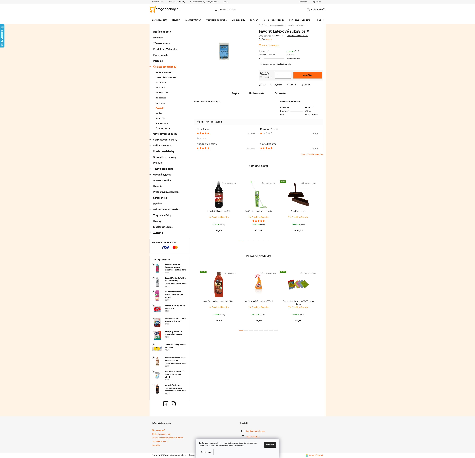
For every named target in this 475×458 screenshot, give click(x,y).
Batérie (157, 203)
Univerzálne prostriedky (166, 77)
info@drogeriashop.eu (255, 431)
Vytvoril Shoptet (316, 455)
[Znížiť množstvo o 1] (276, 75)
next (321, 210)
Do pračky (160, 118)
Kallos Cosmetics (163, 145)
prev (196, 210)
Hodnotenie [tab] (257, 93)
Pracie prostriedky (163, 151)
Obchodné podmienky (177, 2)
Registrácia (316, 1)
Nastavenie (206, 452)
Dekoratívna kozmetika (166, 209)
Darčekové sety (162, 32)
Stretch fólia (160, 198)
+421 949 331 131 (253, 436)
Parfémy (158, 61)
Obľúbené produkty (160, 441)
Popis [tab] (235, 93)
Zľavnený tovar (162, 43)
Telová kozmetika (163, 169)
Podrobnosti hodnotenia (297, 35)
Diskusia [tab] (280, 93)
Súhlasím (270, 444)
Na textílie (160, 103)
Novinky (158, 37)
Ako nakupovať (157, 2)
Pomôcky (160, 108)
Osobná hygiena (162, 174)
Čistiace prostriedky (164, 67)
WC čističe (160, 87)
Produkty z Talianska (165, 49)
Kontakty (156, 445)
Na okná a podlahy (164, 72)
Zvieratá (158, 233)
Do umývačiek (162, 92)
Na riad (159, 113)
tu (243, 445)
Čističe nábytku (163, 128)
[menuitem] (160, 20)
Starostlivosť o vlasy (165, 140)
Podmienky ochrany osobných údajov (204, 2)
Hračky (157, 221)
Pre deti (157, 163)
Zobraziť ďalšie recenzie (311, 154)
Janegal (269, 39)
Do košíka (307, 75)
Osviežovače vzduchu (165, 134)
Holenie (157, 186)
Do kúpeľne (161, 97)
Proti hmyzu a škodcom (166, 192)
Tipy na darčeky (162, 215)
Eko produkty (161, 55)
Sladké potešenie (163, 227)
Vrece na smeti (162, 123)
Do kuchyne (161, 82)
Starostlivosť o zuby (164, 157)
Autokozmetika (162, 180)
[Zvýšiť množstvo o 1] (289, 75)
